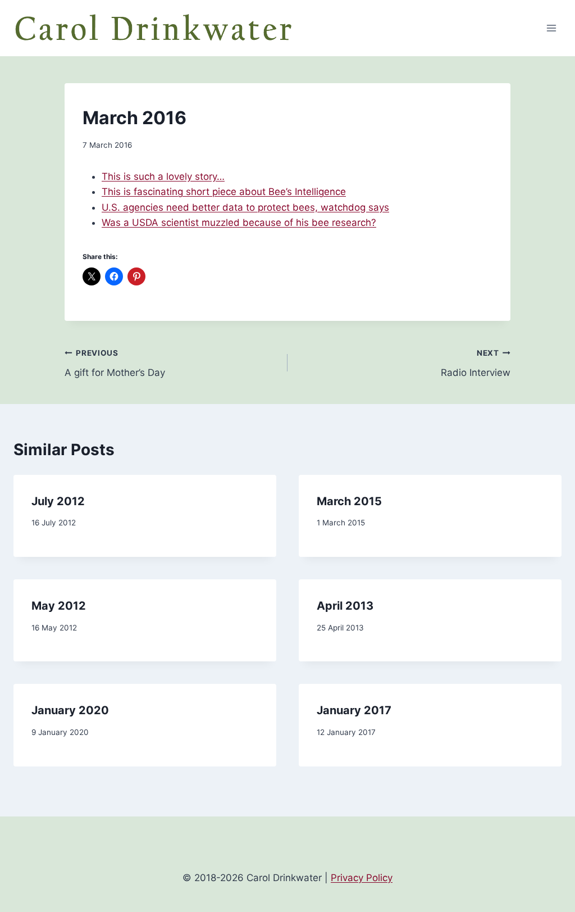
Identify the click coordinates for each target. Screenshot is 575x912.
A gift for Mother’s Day (115, 363)
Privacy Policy (362, 877)
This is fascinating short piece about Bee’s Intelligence (224, 191)
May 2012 (58, 605)
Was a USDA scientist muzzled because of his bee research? (239, 222)
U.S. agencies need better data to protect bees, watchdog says (245, 207)
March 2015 (349, 501)
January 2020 (70, 710)
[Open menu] (551, 28)
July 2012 (58, 501)
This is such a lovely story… (163, 176)
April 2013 (345, 605)
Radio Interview (475, 363)
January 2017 (354, 710)
